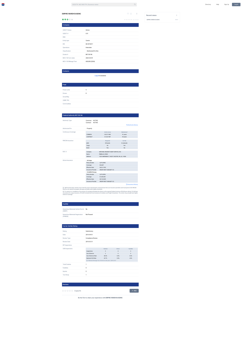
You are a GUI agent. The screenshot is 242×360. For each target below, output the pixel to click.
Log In (97, 76)
